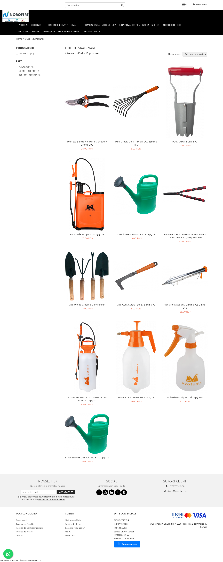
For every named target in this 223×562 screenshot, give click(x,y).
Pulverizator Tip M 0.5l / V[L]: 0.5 (185, 397)
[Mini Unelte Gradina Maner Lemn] (87, 276)
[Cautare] (122, 5)
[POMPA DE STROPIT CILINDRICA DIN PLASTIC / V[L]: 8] (87, 357)
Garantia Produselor (75, 527)
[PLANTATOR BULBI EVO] (185, 101)
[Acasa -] (18, 16)
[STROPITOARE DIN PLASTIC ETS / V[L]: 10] (87, 433)
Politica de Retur (73, 523)
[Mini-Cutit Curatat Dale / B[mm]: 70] (136, 276)
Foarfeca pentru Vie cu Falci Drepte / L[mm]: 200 (87, 143)
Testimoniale (92, 31)
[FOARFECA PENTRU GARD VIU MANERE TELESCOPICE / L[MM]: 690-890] (185, 194)
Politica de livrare (24, 531)
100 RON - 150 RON (28, 74)
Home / (20, 38)
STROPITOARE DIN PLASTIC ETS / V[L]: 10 (87, 457)
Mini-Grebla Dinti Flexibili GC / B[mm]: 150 (136, 143)
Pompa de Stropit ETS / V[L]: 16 (87, 234)
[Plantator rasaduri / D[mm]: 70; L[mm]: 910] (185, 276)
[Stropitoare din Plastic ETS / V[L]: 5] (136, 194)
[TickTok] (118, 492)
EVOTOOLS (24, 53)
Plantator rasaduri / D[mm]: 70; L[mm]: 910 (185, 306)
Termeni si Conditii (25, 523)
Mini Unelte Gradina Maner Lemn (87, 304)
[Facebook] (99, 492)
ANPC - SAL (70, 535)
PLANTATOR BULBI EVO (185, 141)
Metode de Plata (73, 520)
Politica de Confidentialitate (51, 499)
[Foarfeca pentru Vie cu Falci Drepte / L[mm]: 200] (87, 101)
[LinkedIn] (111, 492)
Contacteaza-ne (129, 544)
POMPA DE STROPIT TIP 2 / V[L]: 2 (136, 397)
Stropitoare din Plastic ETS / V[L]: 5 (136, 234)
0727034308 (177, 486)
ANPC (68, 531)
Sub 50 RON (25, 67)
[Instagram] (124, 492)
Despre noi (21, 520)
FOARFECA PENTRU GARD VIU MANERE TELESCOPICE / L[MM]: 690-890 (185, 236)
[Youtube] (105, 492)
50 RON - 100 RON (27, 70)
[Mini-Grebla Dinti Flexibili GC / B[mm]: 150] (136, 101)
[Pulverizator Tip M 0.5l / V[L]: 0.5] (185, 357)
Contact (20, 535)
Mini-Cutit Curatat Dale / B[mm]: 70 (136, 304)
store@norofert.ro (177, 491)
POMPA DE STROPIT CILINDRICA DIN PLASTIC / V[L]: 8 (87, 399)
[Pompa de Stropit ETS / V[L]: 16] (87, 194)
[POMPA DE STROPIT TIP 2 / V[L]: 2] (136, 357)
